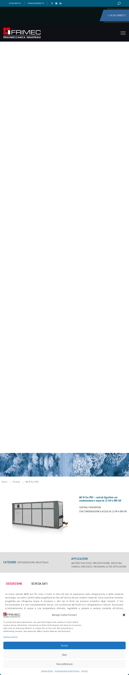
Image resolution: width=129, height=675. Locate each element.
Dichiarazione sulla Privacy (67, 671)
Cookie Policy (47, 671)
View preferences (64, 664)
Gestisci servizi (10, 636)
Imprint (84, 671)
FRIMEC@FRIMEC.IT (36, 3)
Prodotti (16, 481)
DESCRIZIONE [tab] (14, 583)
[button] (124, 615)
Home (4, 481)
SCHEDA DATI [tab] (39, 583)
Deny (64, 654)
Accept (64, 645)
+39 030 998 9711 (14, 3)
